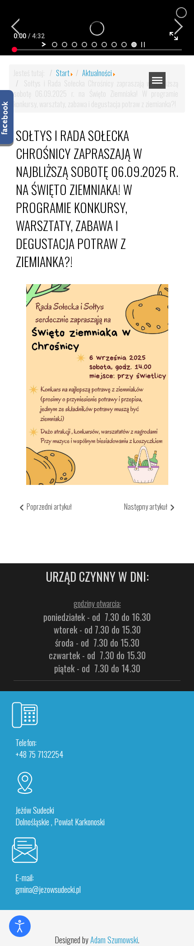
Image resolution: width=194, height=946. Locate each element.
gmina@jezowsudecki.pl (48, 889)
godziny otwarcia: (97, 603)
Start (62, 73)
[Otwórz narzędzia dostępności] (20, 926)
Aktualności (97, 73)
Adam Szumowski (114, 940)
